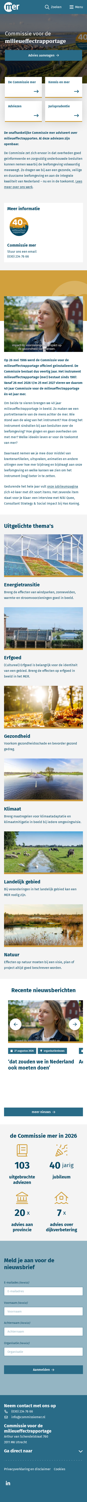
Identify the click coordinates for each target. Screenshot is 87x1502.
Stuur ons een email (37, 251)
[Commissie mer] (11, 7)
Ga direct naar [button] (18, 1451)
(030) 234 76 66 (32, 256)
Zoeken (53, 7)
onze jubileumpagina (62, 486)
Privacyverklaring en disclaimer (27, 1469)
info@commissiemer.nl (28, 1417)
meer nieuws (41, 1112)
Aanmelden (41, 1370)
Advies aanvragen (41, 55)
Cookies (59, 1469)
